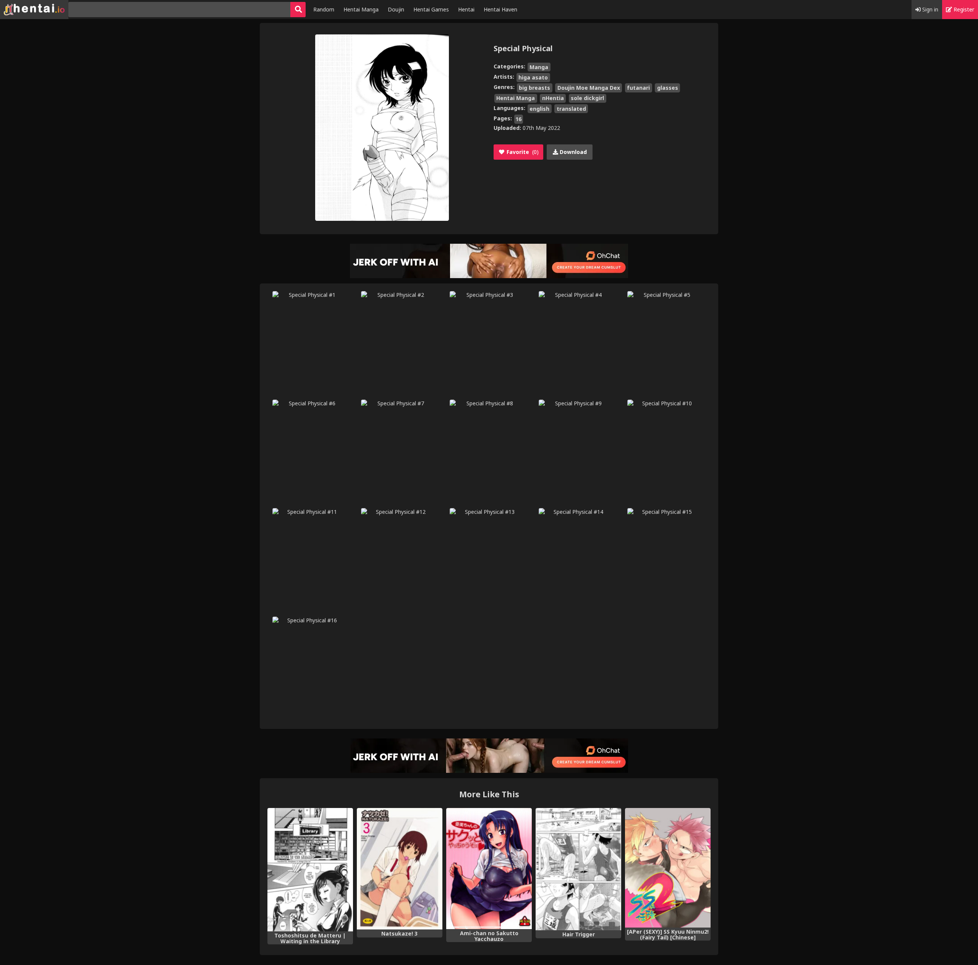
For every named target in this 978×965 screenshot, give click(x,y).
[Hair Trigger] (578, 869)
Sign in (929, 9)
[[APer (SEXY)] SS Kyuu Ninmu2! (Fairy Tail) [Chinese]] (668, 868)
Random (323, 9)
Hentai (466, 9)
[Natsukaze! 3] (399, 868)
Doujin (396, 9)
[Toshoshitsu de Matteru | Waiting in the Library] (310, 869)
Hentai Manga (361, 9)
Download (572, 151)
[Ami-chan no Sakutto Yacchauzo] (489, 868)
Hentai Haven (500, 9)
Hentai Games (431, 9)
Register (963, 9)
